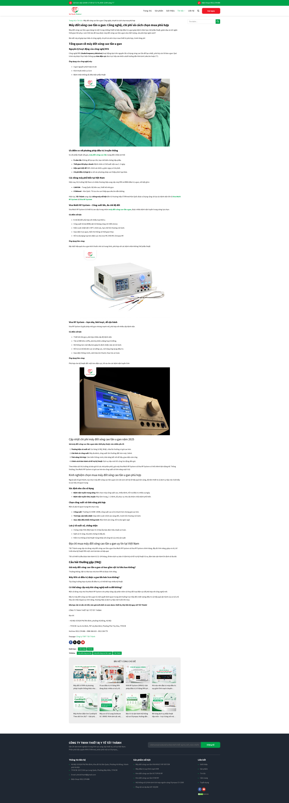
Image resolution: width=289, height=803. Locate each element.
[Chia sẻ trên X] (75, 642)
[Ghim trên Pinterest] (83, 642)
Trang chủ (147, 10)
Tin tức (180, 10)
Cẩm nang (82, 649)
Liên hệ (191, 10)
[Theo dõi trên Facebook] (200, 789)
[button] (198, 11)
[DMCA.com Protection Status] (203, 794)
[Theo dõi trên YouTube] (204, 789)
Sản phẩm (159, 10)
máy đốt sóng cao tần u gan (102, 653)
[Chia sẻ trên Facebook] (71, 642)
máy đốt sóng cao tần (84, 653)
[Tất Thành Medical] (75, 11)
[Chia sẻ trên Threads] (79, 642)
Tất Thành (117, 653)
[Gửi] (218, 21)
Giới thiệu (170, 10)
